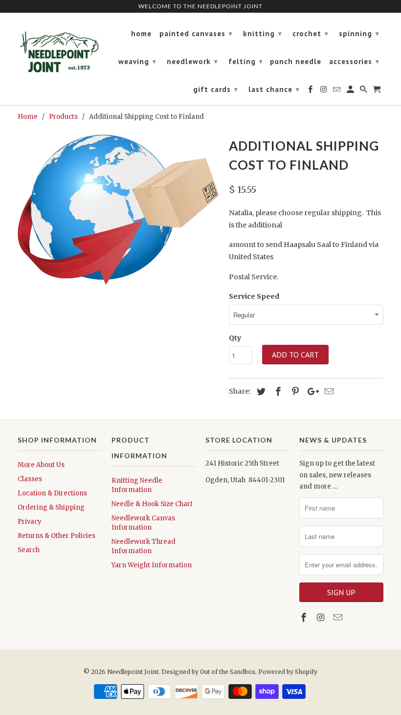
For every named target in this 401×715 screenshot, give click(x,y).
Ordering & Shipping (51, 507)
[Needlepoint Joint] (60, 48)
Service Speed (254, 296)
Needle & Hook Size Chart (152, 504)
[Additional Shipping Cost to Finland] (118, 209)
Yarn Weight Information (151, 565)
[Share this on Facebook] (277, 391)
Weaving (137, 61)
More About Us (41, 465)
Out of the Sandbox (227, 671)
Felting (245, 61)
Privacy (30, 521)
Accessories (354, 61)
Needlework (192, 61)
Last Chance (274, 89)
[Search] (364, 91)
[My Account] (351, 91)
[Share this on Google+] (310, 391)
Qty (235, 338)
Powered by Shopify (287, 671)
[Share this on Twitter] (259, 391)
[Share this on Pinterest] (294, 391)
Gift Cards (215, 89)
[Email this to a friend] (327, 391)
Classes (30, 479)
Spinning (359, 33)
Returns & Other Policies (56, 536)
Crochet (310, 33)
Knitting (262, 33)
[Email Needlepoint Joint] (339, 617)
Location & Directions (52, 493)
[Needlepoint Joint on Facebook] (304, 617)
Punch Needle (295, 61)
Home (141, 33)
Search (29, 550)
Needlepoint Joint (132, 671)
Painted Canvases (196, 33)
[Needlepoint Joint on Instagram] (321, 617)
